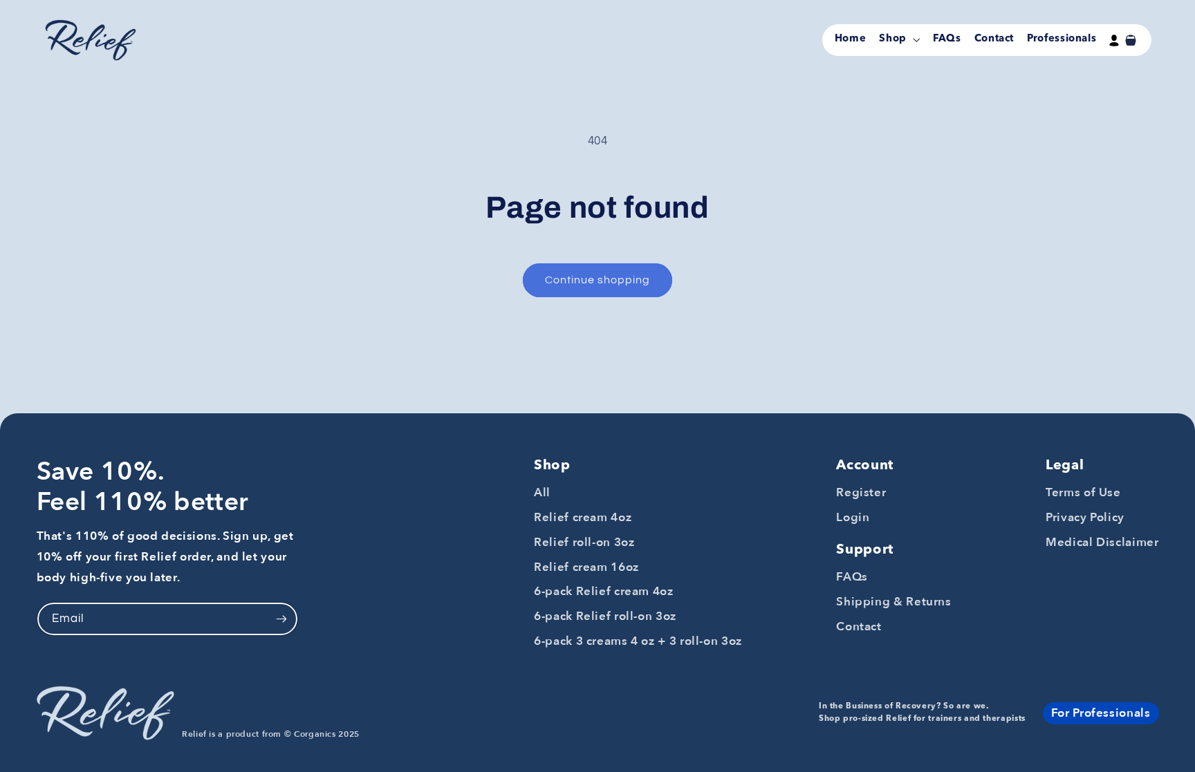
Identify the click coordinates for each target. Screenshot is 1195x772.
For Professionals (1101, 713)
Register (861, 492)
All (542, 492)
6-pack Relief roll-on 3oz (605, 616)
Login (852, 517)
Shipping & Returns (893, 602)
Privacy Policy (1085, 517)
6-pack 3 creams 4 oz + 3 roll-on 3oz (638, 641)
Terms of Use (1083, 492)
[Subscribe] (281, 619)
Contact (858, 626)
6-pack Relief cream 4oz (604, 591)
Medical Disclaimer (1102, 542)
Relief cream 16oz (586, 567)
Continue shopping (598, 279)
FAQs (852, 577)
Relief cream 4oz (582, 517)
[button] (899, 40)
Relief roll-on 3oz (584, 542)
